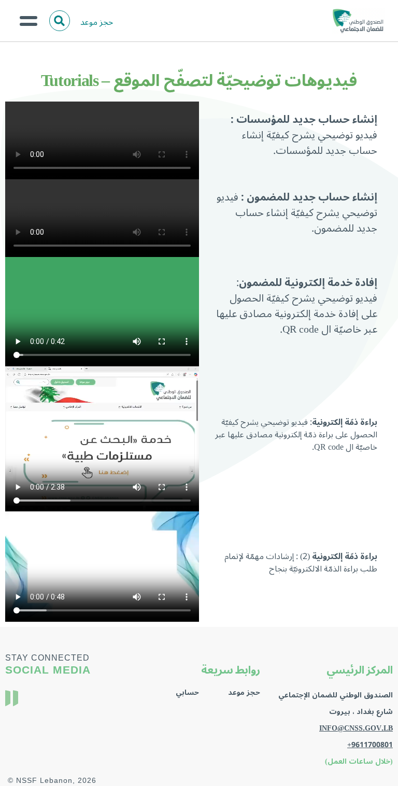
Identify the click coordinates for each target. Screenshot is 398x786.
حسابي (187, 692)
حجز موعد (96, 22)
